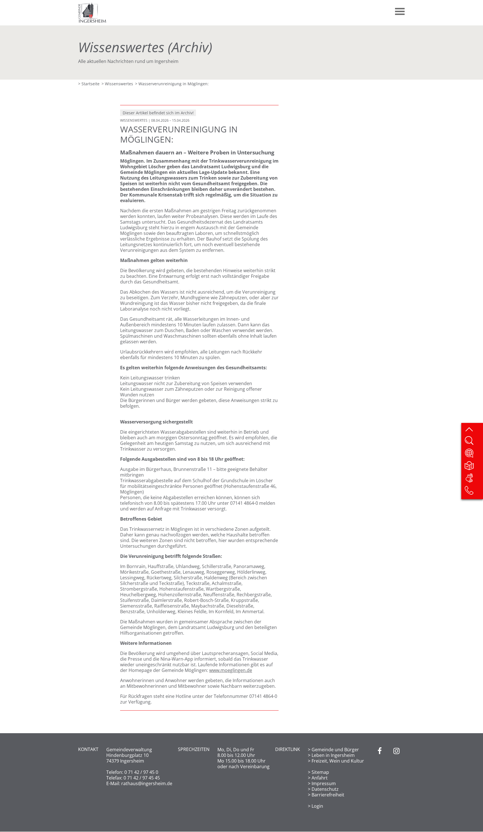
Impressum (324, 783)
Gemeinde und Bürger (335, 749)
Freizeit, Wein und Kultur (338, 761)
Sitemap (320, 772)
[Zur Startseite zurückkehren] (92, 5)
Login (317, 806)
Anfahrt (320, 778)
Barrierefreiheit (328, 795)
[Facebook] (380, 778)
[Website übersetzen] (473, 455)
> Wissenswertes (117, 83)
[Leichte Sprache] (473, 467)
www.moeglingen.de (230, 670)
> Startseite (89, 83)
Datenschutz (325, 789)
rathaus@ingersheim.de (146, 783)
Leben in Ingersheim (333, 755)
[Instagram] (396, 778)
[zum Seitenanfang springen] (473, 430)
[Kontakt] (473, 492)
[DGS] (473, 479)
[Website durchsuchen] (473, 442)
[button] (400, 9)
